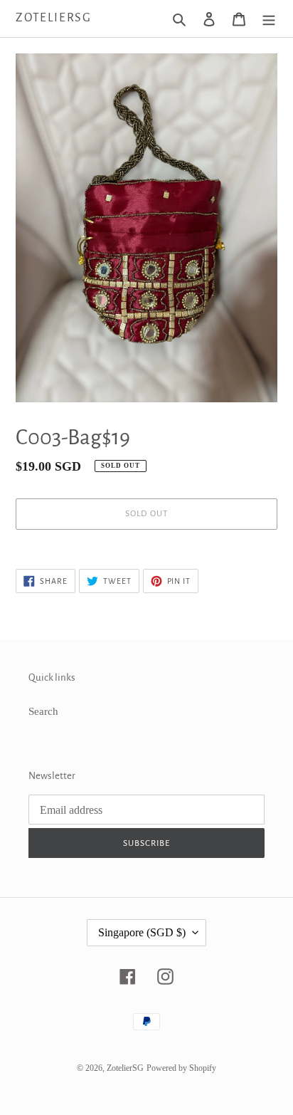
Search (43, 711)
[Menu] (269, 19)
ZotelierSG (54, 17)
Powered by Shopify (181, 1068)
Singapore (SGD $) (142, 932)
